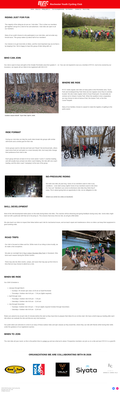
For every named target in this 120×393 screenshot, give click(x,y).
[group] (16, 369)
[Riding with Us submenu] (50, 9)
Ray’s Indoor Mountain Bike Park (34, 253)
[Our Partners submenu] (73, 9)
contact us (45, 341)
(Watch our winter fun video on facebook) (59, 197)
